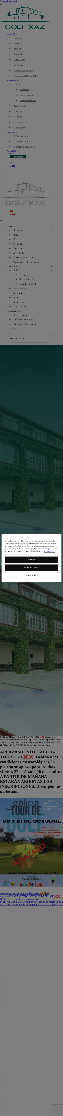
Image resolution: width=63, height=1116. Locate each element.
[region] (31, 558)
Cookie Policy (49, 551)
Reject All (32, 560)
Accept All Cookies (31, 568)
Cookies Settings (31, 575)
